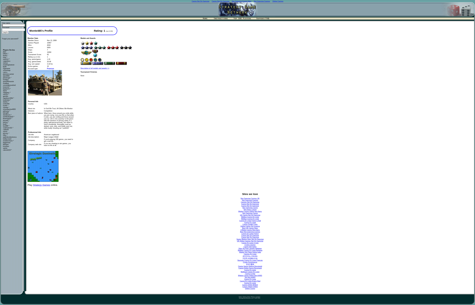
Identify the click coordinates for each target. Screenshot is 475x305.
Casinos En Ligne (250, 254)
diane (5, 91)
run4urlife (6, 104)
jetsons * (6, 133)
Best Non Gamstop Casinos (250, 232)
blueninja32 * (7, 118)
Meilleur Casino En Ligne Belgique (250, 250)
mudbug (6, 83)
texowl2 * (6, 120)
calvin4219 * (7, 150)
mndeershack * (8, 141)
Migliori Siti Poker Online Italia (250, 252)
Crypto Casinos (250, 245)
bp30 (4, 67)
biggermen (6, 143)
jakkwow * (6, 111)
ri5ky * (5, 135)
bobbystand (7, 139)
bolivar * (6, 122)
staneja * (6, 107)
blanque (6, 144)
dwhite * (6, 102)
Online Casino (250, 288)
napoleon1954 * (8, 98)
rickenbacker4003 (9, 109)
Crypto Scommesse (250, 262)
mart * (5, 57)
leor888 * (6, 126)
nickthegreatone (8, 65)
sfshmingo (6, 70)
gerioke (5, 96)
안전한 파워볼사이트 (250, 258)
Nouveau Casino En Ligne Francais (250, 260)
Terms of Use (246, 296)
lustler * (5, 105)
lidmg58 (6, 113)
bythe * (5, 55)
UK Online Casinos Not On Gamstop (250, 241)
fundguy (6, 80)
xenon (5, 131)
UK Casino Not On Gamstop (250, 215)
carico (5, 72)
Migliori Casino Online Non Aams (250, 211)
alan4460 (6, 76)
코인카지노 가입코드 (250, 256)
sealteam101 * (8, 128)
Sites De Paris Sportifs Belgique (250, 248)
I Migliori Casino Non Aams (250, 230)
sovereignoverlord (9, 85)
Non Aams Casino (250, 209)
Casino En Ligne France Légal (250, 221)
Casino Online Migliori (250, 285)
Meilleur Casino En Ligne (250, 217)
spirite (5, 148)
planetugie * (7, 78)
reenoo (5, 63)
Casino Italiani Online (250, 287)
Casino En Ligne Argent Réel (250, 281)
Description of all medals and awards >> (95, 68)
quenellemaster (8, 81)
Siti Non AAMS (250, 277)
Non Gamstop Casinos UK (250, 198)
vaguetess (6, 61)
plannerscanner (8, 74)
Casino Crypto (250, 274)
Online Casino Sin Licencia (250, 226)
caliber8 (6, 130)
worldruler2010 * (8, 117)
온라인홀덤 (250, 264)
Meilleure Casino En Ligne (250, 272)
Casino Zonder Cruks (250, 224)
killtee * (5, 54)
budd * (5, 124)
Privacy (253, 296)
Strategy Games (41, 185)
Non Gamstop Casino (250, 208)
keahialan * (7, 100)
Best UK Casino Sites (250, 228)
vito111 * (6, 94)
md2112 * (6, 59)
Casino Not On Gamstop (250, 204)
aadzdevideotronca (9, 137)
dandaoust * (7, 115)
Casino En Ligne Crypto (250, 243)
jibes (4, 52)
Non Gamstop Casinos (250, 200)
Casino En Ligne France (250, 234)
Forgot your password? (10, 39)
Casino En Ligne (250, 222)
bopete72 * (7, 89)
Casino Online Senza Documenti (250, 268)
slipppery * (7, 93)
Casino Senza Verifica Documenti (250, 266)
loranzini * (6, 87)
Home (240, 296)
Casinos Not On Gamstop (250, 202)
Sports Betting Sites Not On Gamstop (250, 239)
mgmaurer (6, 68)
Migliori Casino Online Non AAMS (250, 275)
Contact (258, 296)
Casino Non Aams (250, 247)
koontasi (6, 146)
